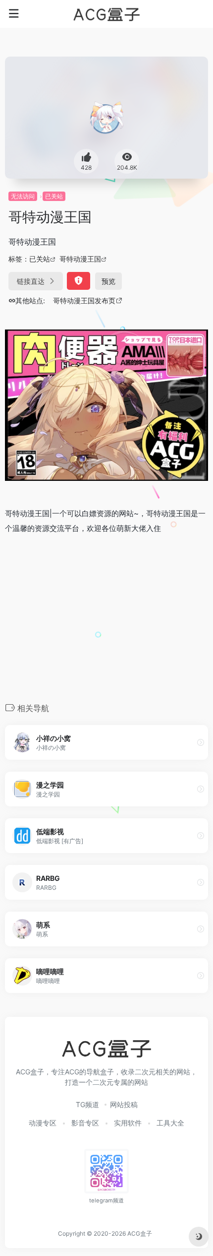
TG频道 (87, 1104)
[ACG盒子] (106, 13)
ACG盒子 (139, 1233)
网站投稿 (124, 1104)
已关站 (54, 196)
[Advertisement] (106, 617)
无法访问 (23, 196)
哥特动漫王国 (80, 259)
